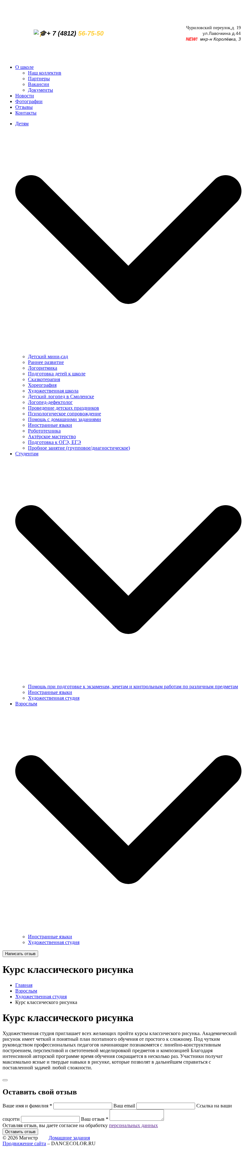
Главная (23, 985)
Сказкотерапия (44, 379)
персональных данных (133, 1125)
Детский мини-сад (48, 356)
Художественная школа (53, 390)
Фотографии (29, 101)
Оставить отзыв (20, 1131)
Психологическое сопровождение (64, 413)
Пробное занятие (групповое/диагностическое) (79, 448)
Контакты (26, 113)
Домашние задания (69, 1137)
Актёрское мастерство (52, 436)
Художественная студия (53, 698)
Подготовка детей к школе (56, 373)
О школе (24, 67)
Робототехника (44, 430)
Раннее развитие (46, 362)
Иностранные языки (50, 425)
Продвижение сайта (24, 1143)
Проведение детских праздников (63, 408)
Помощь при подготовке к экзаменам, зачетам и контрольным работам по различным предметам (133, 686)
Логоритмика (42, 368)
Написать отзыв (20, 953)
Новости (24, 95)
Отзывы (24, 107)
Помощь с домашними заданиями (64, 419)
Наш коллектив (44, 73)
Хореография (42, 385)
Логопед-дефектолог (50, 402)
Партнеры (39, 78)
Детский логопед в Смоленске (61, 396)
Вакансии (38, 84)
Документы (40, 90)
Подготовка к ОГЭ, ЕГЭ (54, 442)
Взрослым (26, 991)
